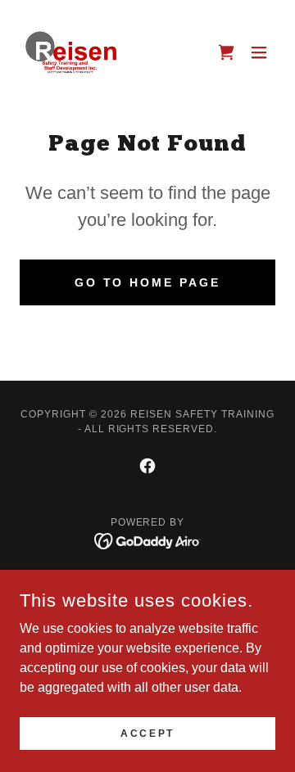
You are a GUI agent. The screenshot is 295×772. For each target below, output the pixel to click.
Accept (147, 732)
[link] (72, 52)
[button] (226, 52)
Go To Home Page (148, 282)
